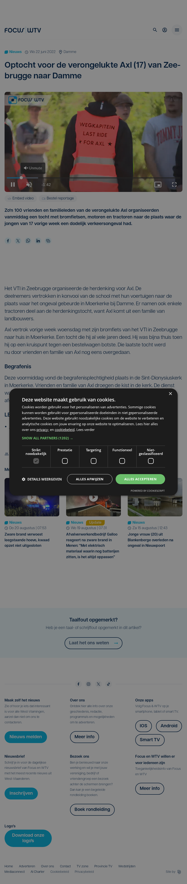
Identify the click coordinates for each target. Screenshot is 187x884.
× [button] (170, 394)
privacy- (42, 429)
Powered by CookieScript (148, 490)
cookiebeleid (65, 429)
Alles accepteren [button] (140, 479)
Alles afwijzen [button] (90, 479)
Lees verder (85, 429)
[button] (93, 438)
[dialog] (93, 442)
